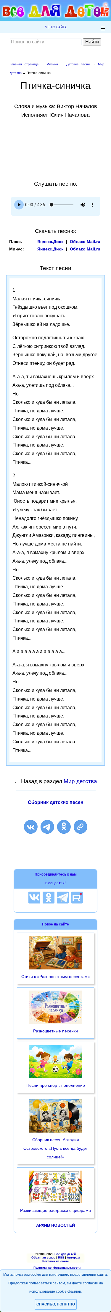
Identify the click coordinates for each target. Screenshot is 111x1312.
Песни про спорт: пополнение (55, 1085)
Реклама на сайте (55, 1261)
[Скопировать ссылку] (80, 827)
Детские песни (78, 64)
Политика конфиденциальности (57, 1267)
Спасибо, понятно (55, 1304)
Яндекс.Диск (50, 241)
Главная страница (24, 64)
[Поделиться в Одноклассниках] (64, 827)
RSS (61, 1257)
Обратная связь (43, 1257)
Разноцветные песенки (55, 1031)
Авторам (73, 1257)
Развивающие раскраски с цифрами (55, 1210)
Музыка (52, 64)
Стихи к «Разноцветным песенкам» (55, 976)
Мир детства (80, 781)
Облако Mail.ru (85, 241)
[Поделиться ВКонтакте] (31, 827)
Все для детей (65, 1254)
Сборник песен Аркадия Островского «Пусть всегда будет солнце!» (55, 1148)
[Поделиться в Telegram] (47, 827)
